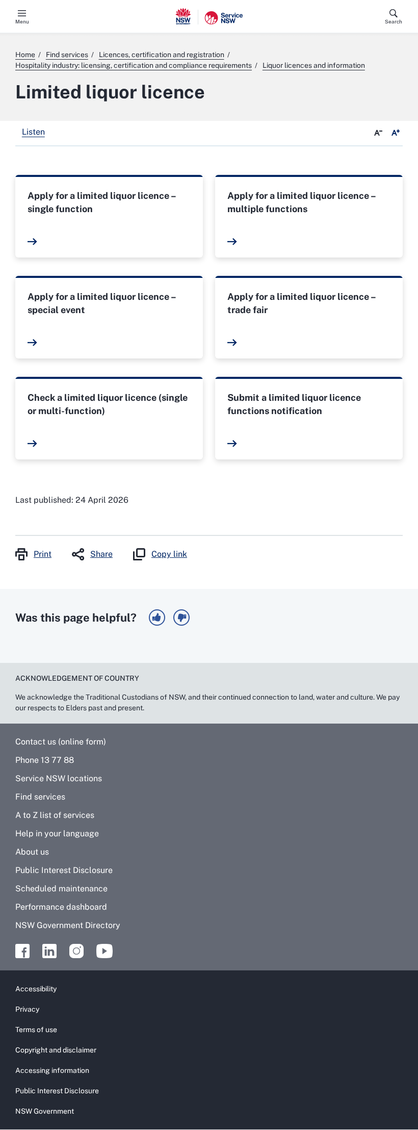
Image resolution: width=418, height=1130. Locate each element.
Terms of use (36, 1029)
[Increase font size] (395, 133)
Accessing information (52, 1070)
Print (42, 554)
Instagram (76, 951)
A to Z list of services (54, 815)
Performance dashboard (61, 907)
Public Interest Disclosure (64, 870)
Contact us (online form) (60, 742)
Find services (40, 797)
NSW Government (44, 1111)
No (181, 617)
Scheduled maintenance (61, 888)
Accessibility (36, 989)
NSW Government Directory (67, 925)
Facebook (22, 951)
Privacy (27, 1009)
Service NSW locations (58, 778)
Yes (157, 617)
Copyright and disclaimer (55, 1050)
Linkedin (49, 951)
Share (101, 554)
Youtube (104, 951)
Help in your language (57, 833)
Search (393, 21)
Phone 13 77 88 (44, 760)
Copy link (169, 554)
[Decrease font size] (378, 133)
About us (32, 852)
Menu (22, 21)
